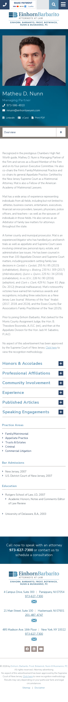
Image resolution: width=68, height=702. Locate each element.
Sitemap (26, 687)
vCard (25, 117)
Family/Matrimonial (16, 434)
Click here (51, 348)
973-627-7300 (21, 550)
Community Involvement (26, 383)
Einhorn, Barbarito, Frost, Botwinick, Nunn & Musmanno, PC (39, 666)
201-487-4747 (34, 615)
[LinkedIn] (34, 649)
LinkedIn (10, 117)
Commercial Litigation (18, 451)
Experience (13, 392)
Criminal (10, 447)
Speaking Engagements (25, 412)
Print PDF (39, 117)
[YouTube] (41, 649)
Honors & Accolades (22, 363)
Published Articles (20, 402)
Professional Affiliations (26, 373)
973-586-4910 (16, 105)
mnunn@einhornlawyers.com (23, 110)
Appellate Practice (16, 438)
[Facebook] (27, 649)
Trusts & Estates (15, 442)
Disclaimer (40, 687)
